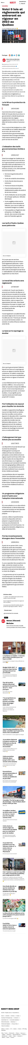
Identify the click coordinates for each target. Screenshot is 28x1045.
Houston (12, 1037)
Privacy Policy (15, 1023)
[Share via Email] (16, 55)
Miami (14, 1036)
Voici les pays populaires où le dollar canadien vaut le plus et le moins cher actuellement (13, 731)
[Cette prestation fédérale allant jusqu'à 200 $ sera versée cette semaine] (21, 758)
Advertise (7, 1015)
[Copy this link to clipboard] (19, 55)
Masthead (13, 1021)
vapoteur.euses (7, 395)
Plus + (6, 617)
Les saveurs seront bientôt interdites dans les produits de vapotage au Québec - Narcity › (13, 606)
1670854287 (15, 287)
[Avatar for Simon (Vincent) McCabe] (3, 621)
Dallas (10, 1036)
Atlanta (3, 1037)
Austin (8, 1037)
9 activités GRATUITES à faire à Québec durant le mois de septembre (10, 926)
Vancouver (23, 1033)
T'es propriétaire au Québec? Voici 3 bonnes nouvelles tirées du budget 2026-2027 (9, 701)
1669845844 (15, 542)
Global (19, 1028)
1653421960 (15, 108)
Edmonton (9, 1034)
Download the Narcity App (6, 1017)
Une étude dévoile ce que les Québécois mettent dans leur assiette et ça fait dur (10, 888)
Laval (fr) (24, 1034)
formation (11, 509)
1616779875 (15, 443)
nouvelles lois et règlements (10, 94)
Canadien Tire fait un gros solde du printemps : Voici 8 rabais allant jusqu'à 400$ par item (14, 801)
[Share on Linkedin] (12, 55)
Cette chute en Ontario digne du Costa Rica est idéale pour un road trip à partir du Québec (10, 829)
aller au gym (14, 75)
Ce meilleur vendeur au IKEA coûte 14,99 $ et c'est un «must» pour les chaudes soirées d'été (10, 814)
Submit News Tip (4, 1019)
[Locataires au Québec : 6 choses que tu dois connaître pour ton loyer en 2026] (14, 648)
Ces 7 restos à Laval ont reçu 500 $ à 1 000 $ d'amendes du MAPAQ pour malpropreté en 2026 (14, 873)
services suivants (7, 168)
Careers (17, 1015)
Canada (7, 1028)
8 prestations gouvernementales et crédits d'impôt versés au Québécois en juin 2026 (10, 775)
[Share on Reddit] (9, 55)
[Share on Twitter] (14, 55)
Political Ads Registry (5, 1023)
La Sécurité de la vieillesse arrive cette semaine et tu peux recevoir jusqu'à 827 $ (14, 914)
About (2, 1015)
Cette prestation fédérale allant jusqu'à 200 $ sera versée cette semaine (10, 759)
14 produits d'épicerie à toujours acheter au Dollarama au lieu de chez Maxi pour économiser (10, 743)
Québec (15, 1028)
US (11, 1028)
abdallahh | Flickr (6, 42)
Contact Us (16, 1017)
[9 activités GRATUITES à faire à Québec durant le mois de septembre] (21, 925)
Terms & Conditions (5, 1025)
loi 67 (21, 447)
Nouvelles (5, 6)
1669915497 (15, 155)
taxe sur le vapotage (15, 369)
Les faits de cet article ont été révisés (9, 66)
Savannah (19, 1036)
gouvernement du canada (11, 613)
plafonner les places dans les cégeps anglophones (13, 118)
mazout (4, 412)
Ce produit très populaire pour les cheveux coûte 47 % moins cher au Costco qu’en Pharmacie (9, 847)
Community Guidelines (14, 1019)
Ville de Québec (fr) (16, 1034)
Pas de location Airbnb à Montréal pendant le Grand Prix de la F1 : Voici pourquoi (10, 686)
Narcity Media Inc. (15, 1012)
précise (4, 584)
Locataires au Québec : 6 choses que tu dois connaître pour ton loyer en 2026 (14, 657)
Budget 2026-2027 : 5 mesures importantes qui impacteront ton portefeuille (10, 670)
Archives (12, 1015)
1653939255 (15, 502)
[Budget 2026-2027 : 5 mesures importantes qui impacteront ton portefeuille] (21, 669)
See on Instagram (7, 255)
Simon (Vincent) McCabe (13, 59)
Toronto (6, 1033)
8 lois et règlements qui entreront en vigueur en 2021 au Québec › (13, 601)
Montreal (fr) (11, 1033)
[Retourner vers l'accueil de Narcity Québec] (13, 3)
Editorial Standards (5, 1021)
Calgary (3, 1034)
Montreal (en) (4, 1036)
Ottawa (17, 1033)
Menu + (2, 2)
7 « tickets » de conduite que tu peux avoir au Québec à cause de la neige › (13, 597)
